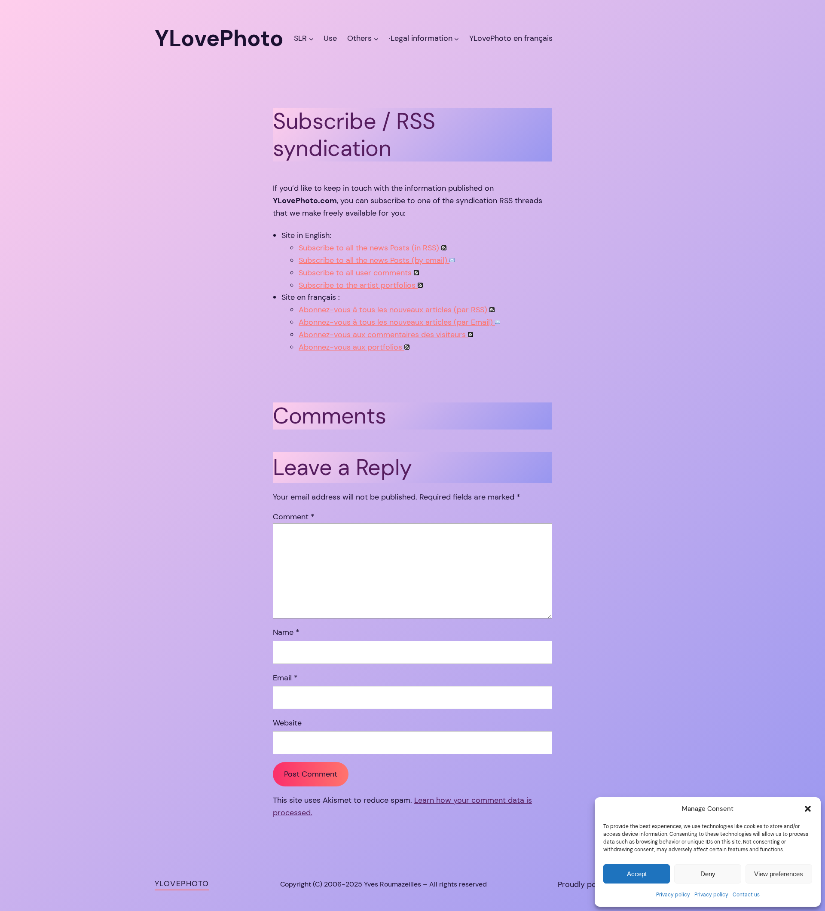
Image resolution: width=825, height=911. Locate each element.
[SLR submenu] (311, 38)
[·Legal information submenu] (456, 38)
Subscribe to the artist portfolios (358, 285)
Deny (707, 873)
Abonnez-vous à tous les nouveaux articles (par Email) (397, 322)
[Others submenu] (376, 38)
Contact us (746, 894)
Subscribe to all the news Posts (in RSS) (370, 248)
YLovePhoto (182, 883)
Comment (294, 517)
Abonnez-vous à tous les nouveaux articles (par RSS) (394, 310)
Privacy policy (673, 894)
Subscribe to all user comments (356, 273)
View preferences (778, 873)
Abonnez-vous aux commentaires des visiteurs (383, 334)
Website (287, 723)
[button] (808, 808)
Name (286, 632)
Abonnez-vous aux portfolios (351, 347)
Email (285, 678)
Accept (637, 873)
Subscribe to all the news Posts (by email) (374, 260)
